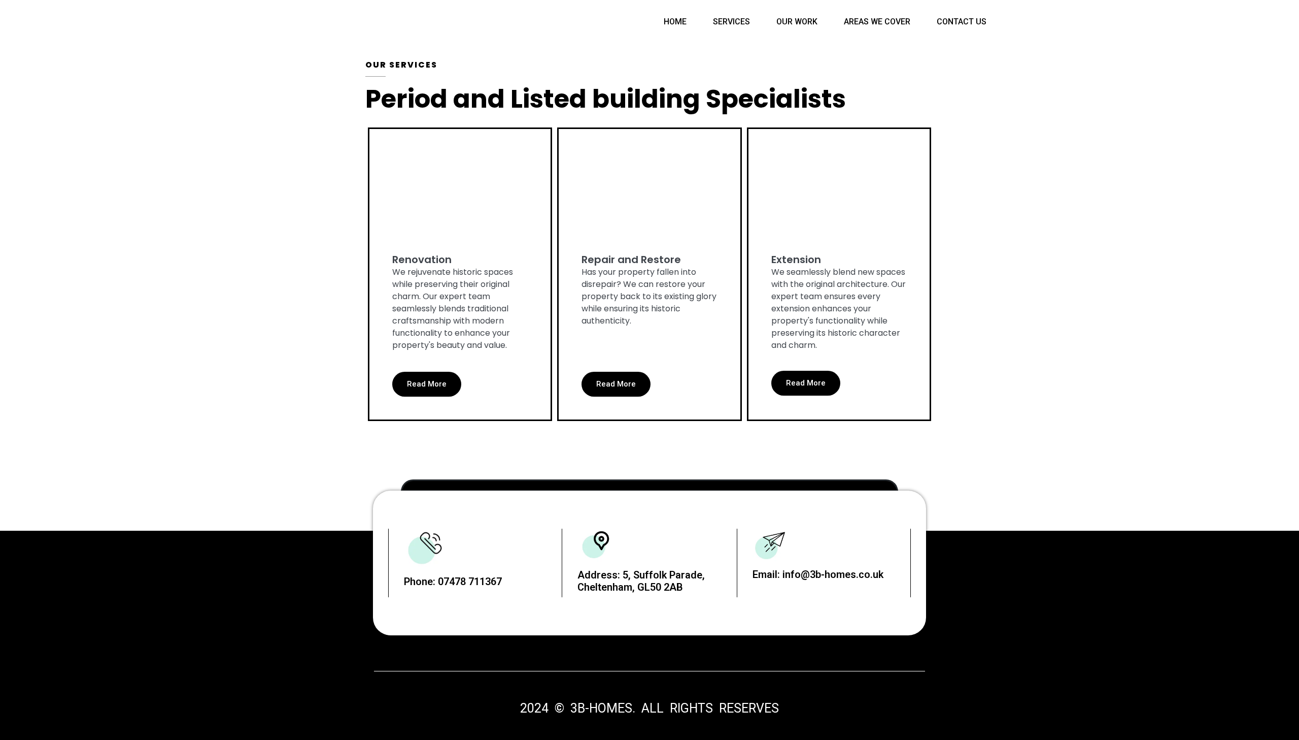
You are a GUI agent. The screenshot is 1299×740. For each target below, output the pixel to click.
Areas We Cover (877, 21)
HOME (675, 21)
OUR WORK (796, 21)
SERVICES (731, 21)
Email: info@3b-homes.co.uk (818, 574)
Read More (427, 384)
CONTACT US (961, 21)
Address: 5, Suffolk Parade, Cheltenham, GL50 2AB (641, 581)
